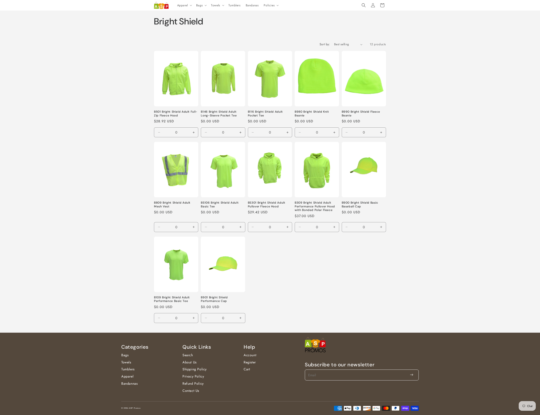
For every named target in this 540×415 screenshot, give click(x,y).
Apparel (127, 376)
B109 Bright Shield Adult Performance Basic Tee (172, 299)
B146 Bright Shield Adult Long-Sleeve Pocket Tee (219, 113)
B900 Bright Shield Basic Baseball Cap (360, 204)
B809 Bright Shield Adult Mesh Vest (172, 204)
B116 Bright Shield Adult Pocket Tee (265, 113)
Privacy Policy (193, 376)
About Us (189, 362)
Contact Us (190, 390)
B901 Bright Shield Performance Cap (214, 299)
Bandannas (129, 383)
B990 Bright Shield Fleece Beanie (361, 113)
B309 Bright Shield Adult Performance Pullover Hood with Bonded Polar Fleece (315, 206)
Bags (124, 355)
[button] (184, 5)
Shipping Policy (194, 369)
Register (250, 362)
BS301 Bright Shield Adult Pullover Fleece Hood (266, 204)
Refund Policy (193, 383)
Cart (247, 369)
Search (187, 355)
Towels (126, 362)
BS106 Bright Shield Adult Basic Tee (220, 204)
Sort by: (325, 44)
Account (250, 355)
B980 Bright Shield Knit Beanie (312, 113)
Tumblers (128, 369)
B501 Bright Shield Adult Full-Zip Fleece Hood (175, 113)
